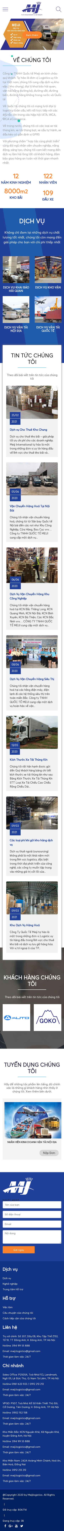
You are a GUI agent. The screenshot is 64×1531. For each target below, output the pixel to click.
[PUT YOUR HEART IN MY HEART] (32, 15)
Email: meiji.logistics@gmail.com (21, 1351)
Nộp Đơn (49, 1153)
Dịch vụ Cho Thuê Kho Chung (28, 429)
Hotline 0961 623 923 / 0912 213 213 (23, 1383)
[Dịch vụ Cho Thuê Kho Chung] (32, 417)
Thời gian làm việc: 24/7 (17, 1356)
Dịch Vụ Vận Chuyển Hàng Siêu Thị (32, 679)
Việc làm (8, 1307)
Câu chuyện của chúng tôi (18, 1312)
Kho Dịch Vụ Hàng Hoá (25, 925)
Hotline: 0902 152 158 (15, 1412)
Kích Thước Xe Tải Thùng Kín (28, 759)
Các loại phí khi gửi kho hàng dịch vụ (31, 842)
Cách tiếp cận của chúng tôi (19, 1318)
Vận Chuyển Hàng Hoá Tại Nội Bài (30, 508)
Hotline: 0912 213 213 (14, 1469)
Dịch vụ (7, 1278)
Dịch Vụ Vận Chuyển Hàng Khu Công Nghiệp (29, 596)
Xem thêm (32, 35)
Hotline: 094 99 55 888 (16, 1345)
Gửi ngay (18, 1249)
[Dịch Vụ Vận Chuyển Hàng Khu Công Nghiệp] (32, 582)
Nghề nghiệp (10, 1283)
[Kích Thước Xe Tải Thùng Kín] (32, 747)
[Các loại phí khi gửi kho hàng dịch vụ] (32, 828)
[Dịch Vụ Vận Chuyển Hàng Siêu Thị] (32, 667)
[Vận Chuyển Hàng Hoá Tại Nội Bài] (32, 494)
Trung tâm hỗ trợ (13, 1289)
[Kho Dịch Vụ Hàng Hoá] (32, 913)
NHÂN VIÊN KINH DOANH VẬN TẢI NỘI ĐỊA (32, 1142)
